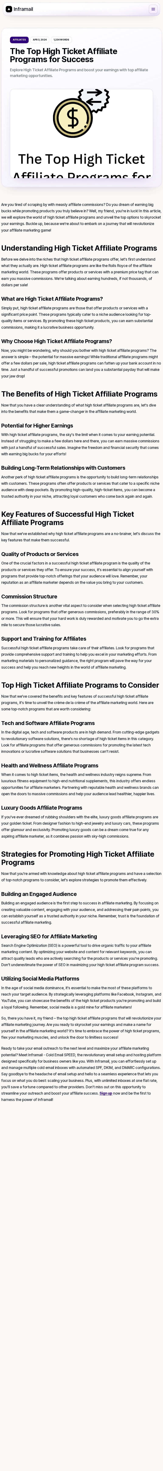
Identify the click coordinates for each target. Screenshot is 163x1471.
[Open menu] (153, 9)
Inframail (23, 9)
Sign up (106, 1093)
